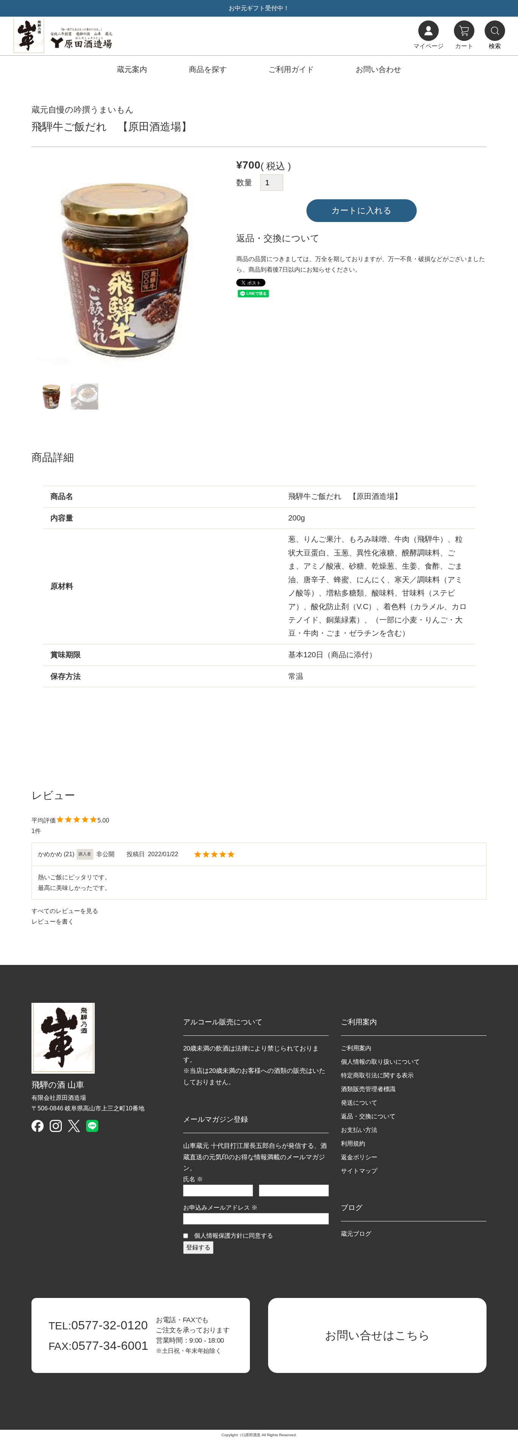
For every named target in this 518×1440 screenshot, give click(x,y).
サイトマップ (359, 1171)
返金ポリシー (359, 1157)
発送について (359, 1102)
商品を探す (208, 69)
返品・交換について (368, 1116)
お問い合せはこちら (377, 1335)
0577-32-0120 (98, 1325)
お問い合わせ (378, 69)
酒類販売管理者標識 (368, 1089)
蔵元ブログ (356, 1233)
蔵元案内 (132, 69)
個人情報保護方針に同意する (233, 1235)
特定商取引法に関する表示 (377, 1075)
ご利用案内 (356, 1048)
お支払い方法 (359, 1130)
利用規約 (353, 1143)
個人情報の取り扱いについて (380, 1062)
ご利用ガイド (291, 69)
